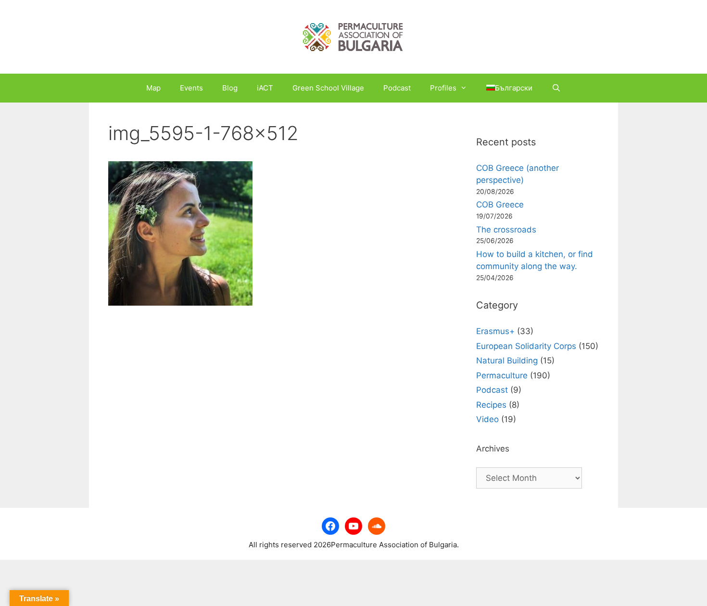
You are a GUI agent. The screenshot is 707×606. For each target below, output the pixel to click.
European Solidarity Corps (526, 346)
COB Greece (500, 204)
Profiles (443, 87)
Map (153, 87)
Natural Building (507, 360)
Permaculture (502, 375)
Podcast (397, 87)
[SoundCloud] (376, 526)
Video (487, 419)
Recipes (491, 405)
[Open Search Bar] (556, 88)
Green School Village (328, 87)
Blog (230, 87)
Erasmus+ (495, 331)
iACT (265, 87)
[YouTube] (353, 526)
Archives (492, 448)
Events (191, 87)
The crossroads (506, 229)
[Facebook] (330, 526)
